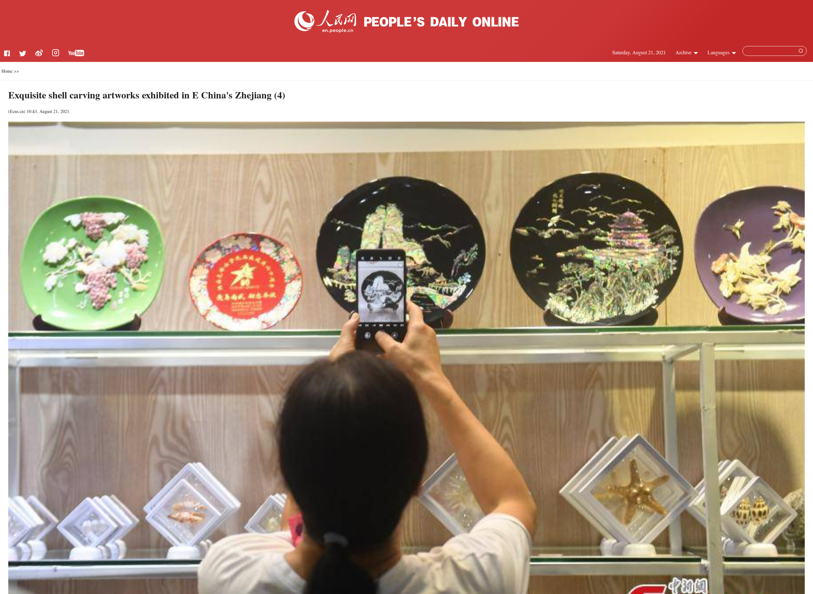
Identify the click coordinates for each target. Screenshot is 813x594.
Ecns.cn (17, 111)
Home (7, 71)
